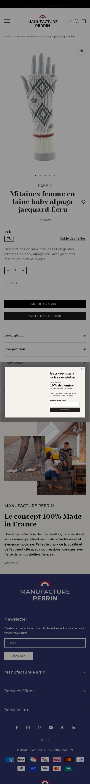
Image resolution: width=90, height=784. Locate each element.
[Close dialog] (82, 369)
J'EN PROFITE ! (64, 409)
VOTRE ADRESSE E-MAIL (58, 400)
